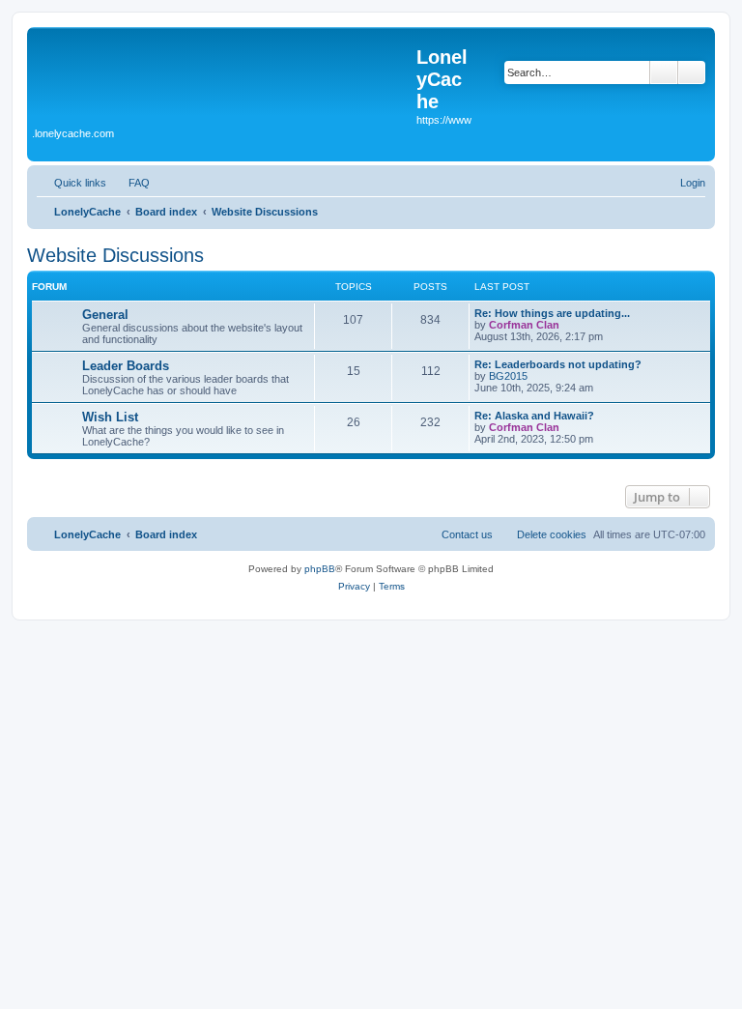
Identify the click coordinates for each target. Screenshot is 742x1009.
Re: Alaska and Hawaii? (534, 415)
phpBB (319, 568)
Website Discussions (115, 255)
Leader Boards (125, 366)
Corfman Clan (524, 325)
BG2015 (508, 376)
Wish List (110, 417)
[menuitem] (130, 182)
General (105, 314)
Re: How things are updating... (552, 313)
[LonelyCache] (224, 78)
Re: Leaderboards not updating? (558, 364)
